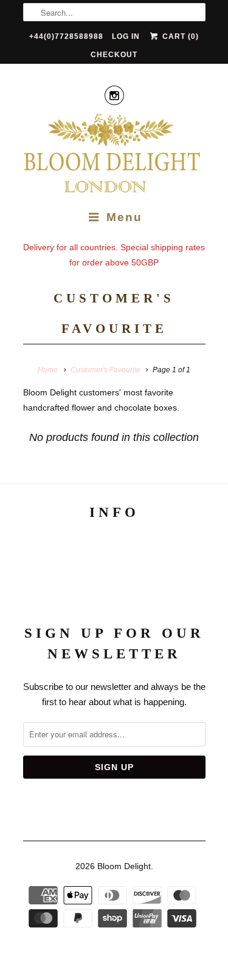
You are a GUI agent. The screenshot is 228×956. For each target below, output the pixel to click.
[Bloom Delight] (114, 155)
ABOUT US (114, 546)
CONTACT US (114, 597)
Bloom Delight (124, 866)
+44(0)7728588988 (66, 36)
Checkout (114, 54)
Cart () (179, 36)
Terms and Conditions (114, 571)
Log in (126, 36)
